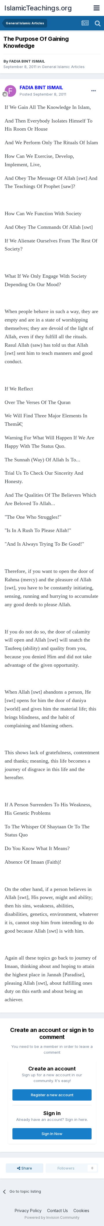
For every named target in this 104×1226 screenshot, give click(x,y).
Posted (43, 94)
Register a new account (52, 1094)
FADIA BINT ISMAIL (27, 61)
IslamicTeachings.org (38, 8)
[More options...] (93, 90)
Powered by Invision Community (52, 1217)
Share (26, 1168)
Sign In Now (52, 1133)
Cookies (81, 1210)
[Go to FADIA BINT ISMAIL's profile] (10, 91)
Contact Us (57, 1210)
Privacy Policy (28, 1210)
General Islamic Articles (63, 66)
